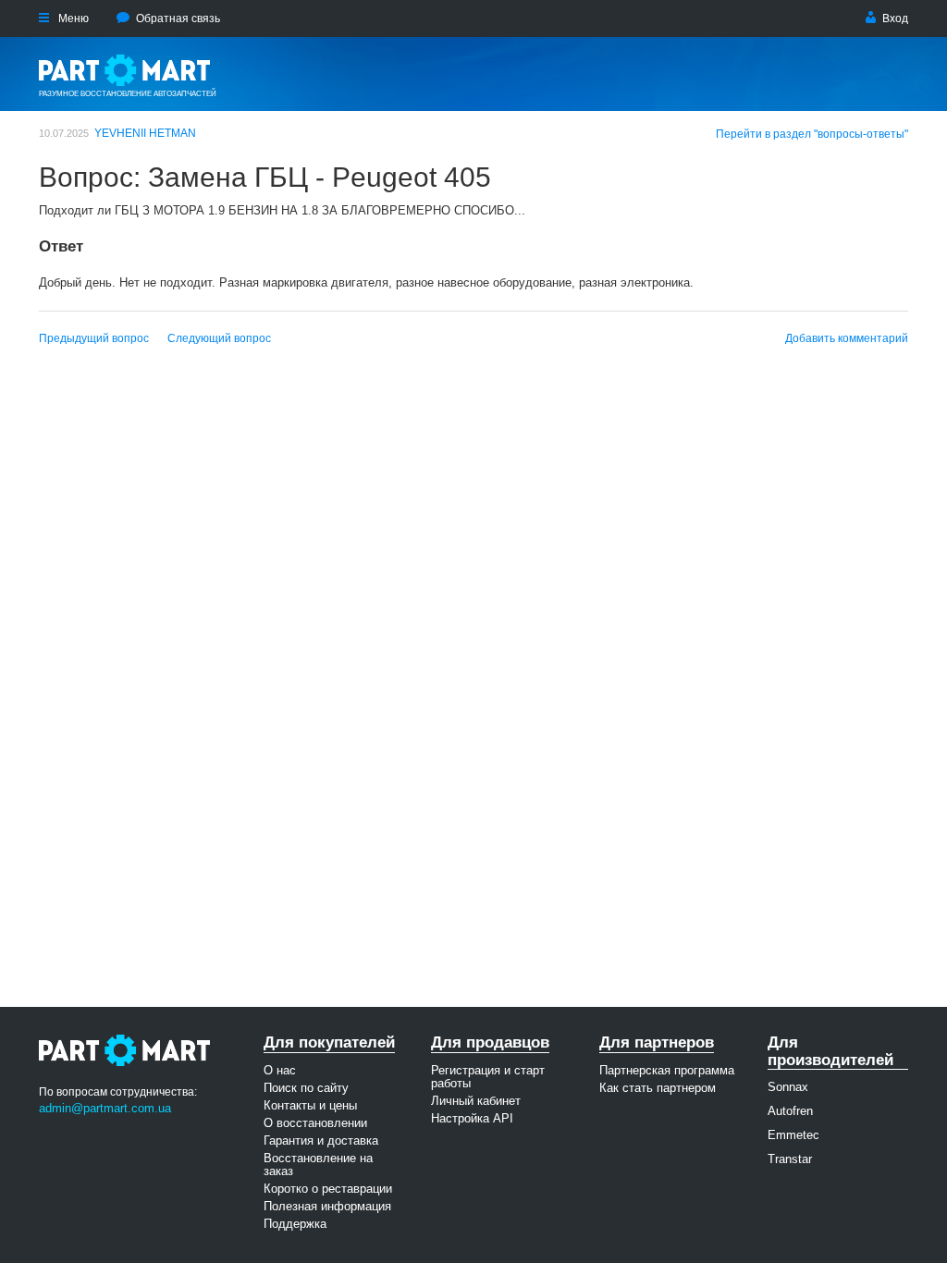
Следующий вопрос (219, 338)
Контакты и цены (310, 1105)
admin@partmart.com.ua (105, 1108)
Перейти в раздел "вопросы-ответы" (812, 134)
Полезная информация (327, 1206)
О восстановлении (315, 1123)
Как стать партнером (657, 1088)
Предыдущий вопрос (94, 338)
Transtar (790, 1159)
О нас (280, 1070)
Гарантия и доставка (321, 1140)
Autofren (790, 1111)
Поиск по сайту (306, 1088)
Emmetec (793, 1135)
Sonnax (788, 1087)
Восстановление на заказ (318, 1164)
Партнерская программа (666, 1070)
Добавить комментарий (846, 338)
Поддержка (295, 1224)
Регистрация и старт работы (488, 1076)
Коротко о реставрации (328, 1189)
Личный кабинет (476, 1101)
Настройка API (472, 1118)
